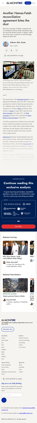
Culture (21, 345)
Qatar (2, 354)
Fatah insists (6, 137)
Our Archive (22, 347)
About (20, 365)
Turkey (3, 338)
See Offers (18, 226)
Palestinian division (22, 99)
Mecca (20, 108)
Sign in (34, 3)
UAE (2, 345)
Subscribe (28, 3)
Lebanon (3, 356)
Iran (2, 343)
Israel (2, 347)
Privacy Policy (5, 367)
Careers (21, 372)
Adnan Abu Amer (18, 42)
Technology (22, 343)
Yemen (11, 111)
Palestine (3, 349)
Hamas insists (27, 144)
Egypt (2, 352)
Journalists (21, 367)
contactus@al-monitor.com (26, 413)
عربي (5, 95)
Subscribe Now (7, 329)
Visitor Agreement (6, 365)
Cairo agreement (7, 113)
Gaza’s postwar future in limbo (14, 296)
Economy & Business (24, 340)
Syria (2, 359)
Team (20, 369)
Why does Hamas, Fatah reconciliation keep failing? (12, 257)
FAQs (2, 369)
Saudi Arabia (4, 340)
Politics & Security (23, 338)
